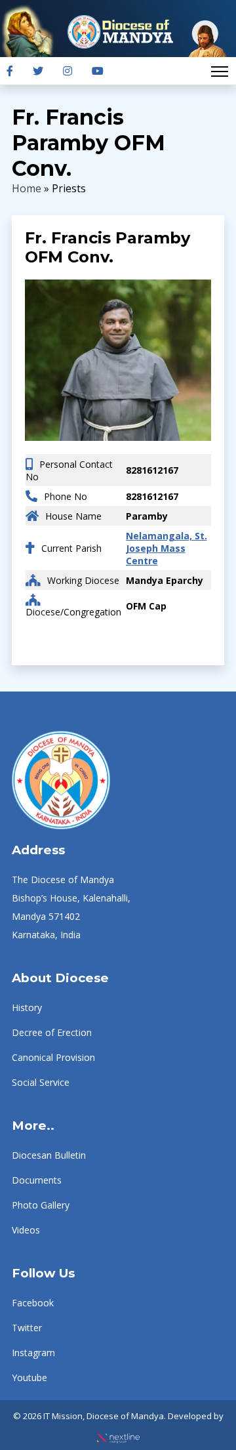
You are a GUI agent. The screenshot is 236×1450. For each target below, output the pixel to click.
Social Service (40, 1082)
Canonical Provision (53, 1057)
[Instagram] (67, 71)
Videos (26, 1230)
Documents (37, 1180)
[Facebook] (10, 71)
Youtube (29, 1377)
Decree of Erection (52, 1032)
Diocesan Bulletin (49, 1155)
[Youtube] (97, 71)
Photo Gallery (40, 1205)
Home (26, 188)
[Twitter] (38, 71)
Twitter (27, 1327)
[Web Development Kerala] (118, 1434)
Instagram (33, 1352)
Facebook (33, 1302)
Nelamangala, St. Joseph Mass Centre (166, 548)
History (27, 1007)
